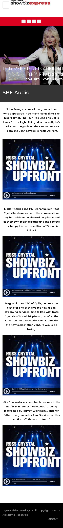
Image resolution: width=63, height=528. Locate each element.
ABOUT (53, 519)
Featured (33, 79)
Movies (46, 79)
